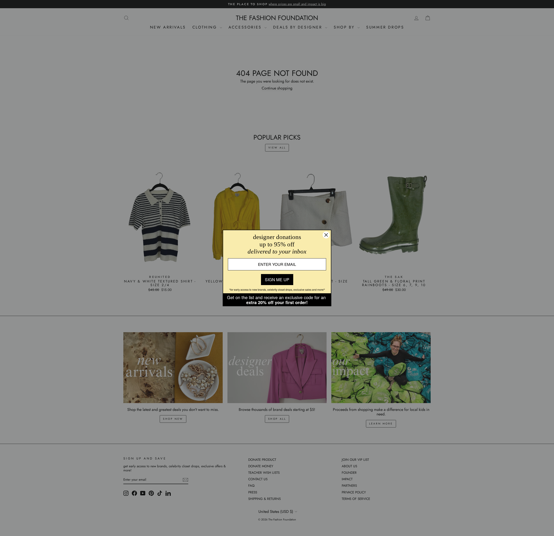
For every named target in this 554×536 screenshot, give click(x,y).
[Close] (326, 235)
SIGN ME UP (277, 279)
